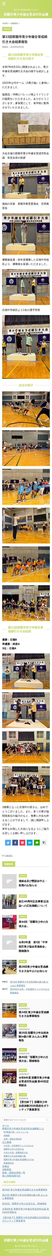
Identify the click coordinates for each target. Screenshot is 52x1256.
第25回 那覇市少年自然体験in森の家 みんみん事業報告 (34, 1036)
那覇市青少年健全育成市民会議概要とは (23, 1128)
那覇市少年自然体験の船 (15, 1156)
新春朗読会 (9, 1163)
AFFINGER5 (37, 1252)
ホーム (5, 1125)
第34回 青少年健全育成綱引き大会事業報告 (24, 1189)
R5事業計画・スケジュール (16, 1132)
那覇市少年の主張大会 (14, 1149)
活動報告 (9, 855)
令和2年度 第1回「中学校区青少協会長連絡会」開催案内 (33, 946)
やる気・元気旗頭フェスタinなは (19, 1145)
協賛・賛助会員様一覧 (13, 1172)
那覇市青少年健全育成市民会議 (26, 14)
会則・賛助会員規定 (13, 1139)
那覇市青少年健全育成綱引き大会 (19, 1159)
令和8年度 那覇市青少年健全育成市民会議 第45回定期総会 (34, 1081)
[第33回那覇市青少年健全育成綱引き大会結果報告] (29, 842)
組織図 (7, 1135)
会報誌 (5, 1166)
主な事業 (6, 1142)
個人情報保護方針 (11, 1175)
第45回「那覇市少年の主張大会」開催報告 (24, 1203)
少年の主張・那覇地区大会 (16, 1152)
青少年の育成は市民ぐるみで (26, 1246)
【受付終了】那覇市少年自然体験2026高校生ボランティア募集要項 (34, 1105)
